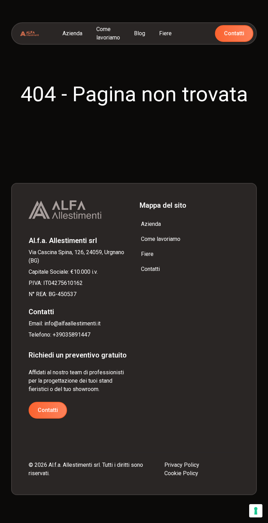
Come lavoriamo (108, 33)
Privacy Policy (181, 465)
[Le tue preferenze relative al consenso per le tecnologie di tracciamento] (255, 510)
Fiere (165, 33)
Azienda (72, 33)
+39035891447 (71, 334)
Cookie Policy (181, 473)
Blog (139, 33)
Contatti (234, 33)
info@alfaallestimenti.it (72, 323)
